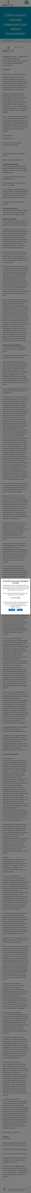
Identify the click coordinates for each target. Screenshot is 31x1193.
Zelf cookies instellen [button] (15, 597)
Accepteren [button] (12, 609)
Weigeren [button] (19, 609)
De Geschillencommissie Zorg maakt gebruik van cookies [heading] (16, 582)
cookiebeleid (7, 605)
